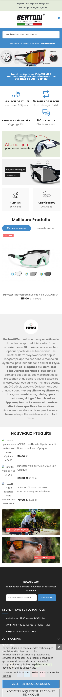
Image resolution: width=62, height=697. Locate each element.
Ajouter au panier (27, 289)
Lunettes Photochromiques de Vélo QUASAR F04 (31, 294)
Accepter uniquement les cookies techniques (31, 692)
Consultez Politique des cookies (20, 672)
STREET (25, 202)
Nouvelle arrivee (45, 228)
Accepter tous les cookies (31, 684)
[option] (31, 57)
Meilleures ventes (16, 228)
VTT (56, 202)
